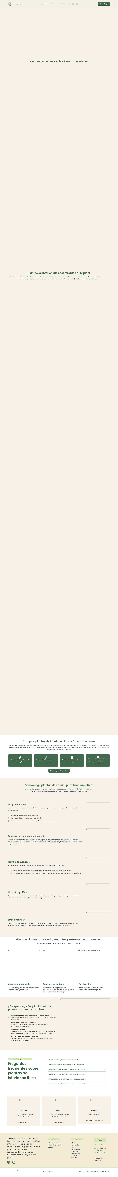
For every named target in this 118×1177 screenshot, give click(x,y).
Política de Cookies (104, 1171)
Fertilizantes (75, 1149)
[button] (104, 4)
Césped (74, 1157)
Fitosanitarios (76, 1155)
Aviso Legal (82, 1171)
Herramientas (76, 1153)
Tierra (73, 1147)
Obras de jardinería (54, 1145)
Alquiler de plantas (54, 1143)
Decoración (75, 1151)
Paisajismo (51, 1147)
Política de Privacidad (92, 1171)
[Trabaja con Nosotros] (102, 1153)
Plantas (74, 1143)
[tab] (77, 1060)
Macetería (75, 1145)
